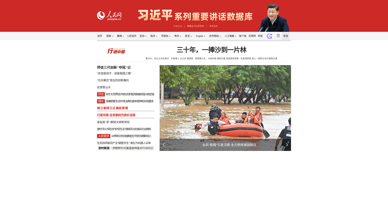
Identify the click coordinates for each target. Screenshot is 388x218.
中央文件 (213, 26)
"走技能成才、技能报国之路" (114, 73)
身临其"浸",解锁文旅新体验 (113, 122)
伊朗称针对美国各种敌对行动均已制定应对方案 (141, 148)
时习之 (103, 199)
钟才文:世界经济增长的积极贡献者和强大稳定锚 (130, 94)
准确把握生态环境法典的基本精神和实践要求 (129, 101)
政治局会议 (116, 206)
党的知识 (155, 206)
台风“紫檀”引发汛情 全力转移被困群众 (229, 145)
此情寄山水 (104, 87)
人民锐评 (131, 36)
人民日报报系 (107, 165)
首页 (99, 36)
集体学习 (130, 206)
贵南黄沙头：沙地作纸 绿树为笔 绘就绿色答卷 (217, 58)
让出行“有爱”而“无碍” (225, 209)
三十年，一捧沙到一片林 (211, 50)
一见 (133, 199)
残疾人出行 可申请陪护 (226, 206)
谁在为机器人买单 (140, 143)
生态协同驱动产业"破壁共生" (113, 143)
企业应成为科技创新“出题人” (129, 216)
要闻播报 (176, 165)
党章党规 (142, 206)
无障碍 (252, 36)
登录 (285, 36)
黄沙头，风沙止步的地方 (157, 58)
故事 (123, 199)
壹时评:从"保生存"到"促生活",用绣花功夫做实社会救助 (124, 129)
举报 (260, 36)
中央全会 (103, 206)
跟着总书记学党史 (195, 26)
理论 (106, 216)
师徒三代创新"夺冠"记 (114, 67)
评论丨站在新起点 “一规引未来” (188, 206)
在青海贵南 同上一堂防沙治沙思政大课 (259, 58)
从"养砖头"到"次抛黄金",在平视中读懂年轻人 (131, 136)
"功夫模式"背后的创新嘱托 (113, 80)
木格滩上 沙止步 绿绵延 (182, 58)
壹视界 (144, 199)
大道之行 (157, 199)
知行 (114, 199)
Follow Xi (177, 26)
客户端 (242, 36)
